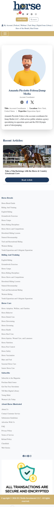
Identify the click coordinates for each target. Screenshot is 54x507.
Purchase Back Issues (9, 382)
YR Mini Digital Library (10, 391)
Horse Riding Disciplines (10, 224)
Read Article (27, 179)
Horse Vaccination (8, 355)
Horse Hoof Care (8, 334)
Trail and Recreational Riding (12, 241)
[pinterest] (32, 14)
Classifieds (5, 443)
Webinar (23, 25)
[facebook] (23, 14)
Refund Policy (7, 439)
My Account (7, 25)
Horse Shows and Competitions (13, 229)
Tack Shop (31, 25)
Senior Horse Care (8, 368)
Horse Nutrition (7, 342)
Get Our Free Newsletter (10, 386)
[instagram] (36, 14)
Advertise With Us (8, 422)
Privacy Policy (7, 430)
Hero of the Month (22, 28)
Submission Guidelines (10, 418)
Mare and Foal (7, 359)
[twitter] (27, 14)
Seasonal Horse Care (9, 364)
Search (34, 19)
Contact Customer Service (11, 413)
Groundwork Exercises (10, 216)
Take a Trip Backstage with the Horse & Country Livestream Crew (26, 172)
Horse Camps (6, 220)
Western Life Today (9, 399)
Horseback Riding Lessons (11, 233)
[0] (17, 14)
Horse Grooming (7, 325)
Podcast (16, 25)
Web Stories (6, 447)
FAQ (3, 426)
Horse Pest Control (8, 347)
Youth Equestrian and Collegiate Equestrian (17, 250)
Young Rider (6, 395)
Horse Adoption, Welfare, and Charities (16, 308)
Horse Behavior (7, 312)
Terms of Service (8, 435)
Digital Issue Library (44, 25)
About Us (5, 409)
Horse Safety (6, 351)
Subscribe (21, 19)
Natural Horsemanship (9, 237)
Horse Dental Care (8, 317)
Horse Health (6, 330)
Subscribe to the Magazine (11, 378)
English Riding (7, 212)
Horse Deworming (8, 321)
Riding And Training (9, 207)
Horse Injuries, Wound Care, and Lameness (17, 338)
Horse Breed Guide (8, 203)
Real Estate (34, 28)
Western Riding (7, 246)
